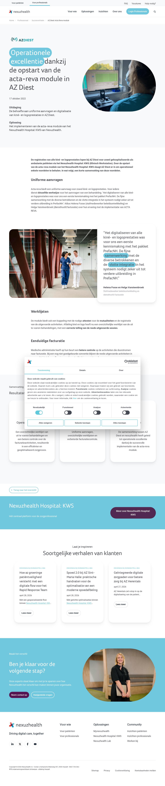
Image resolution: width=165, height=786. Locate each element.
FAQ (126, 3)
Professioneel (22, 20)
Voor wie (72, 11)
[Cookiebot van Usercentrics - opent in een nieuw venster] (126, 362)
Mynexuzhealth (101, 731)
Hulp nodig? (150, 3)
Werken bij (132, 740)
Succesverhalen (38, 20)
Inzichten (103, 11)
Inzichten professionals (139, 736)
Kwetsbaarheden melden (145, 770)
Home (11, 20)
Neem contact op (19, 694)
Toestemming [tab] (44, 370)
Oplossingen (87, 11)
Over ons (117, 11)
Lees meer (26, 613)
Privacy (107, 770)
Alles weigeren (45, 423)
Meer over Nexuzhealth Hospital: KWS (133, 512)
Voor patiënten (67, 731)
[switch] (68, 413)
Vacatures (136, 3)
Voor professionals (69, 736)
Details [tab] (82, 370)
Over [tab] (121, 370)
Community (134, 724)
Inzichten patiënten (137, 731)
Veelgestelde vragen (42, 694)
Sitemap (95, 770)
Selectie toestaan (82, 423)
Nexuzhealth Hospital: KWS (38, 603)
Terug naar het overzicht (24, 490)
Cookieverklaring (122, 770)
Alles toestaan (119, 423)
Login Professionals (138, 11)
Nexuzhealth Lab (102, 740)
